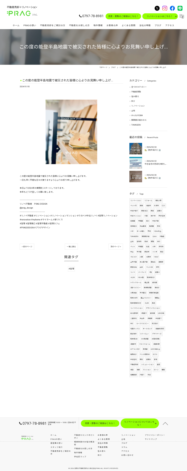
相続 (138, 370)
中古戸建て (134, 211)
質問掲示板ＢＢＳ (139, 120)
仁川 (163, 205)
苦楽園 (132, 221)
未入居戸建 (144, 262)
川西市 (148, 257)
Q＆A (154, 236)
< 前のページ (27, 247)
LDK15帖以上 (155, 349)
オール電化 (141, 231)
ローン (156, 370)
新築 (141, 205)
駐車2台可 (134, 298)
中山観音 (143, 226)
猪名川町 (158, 200)
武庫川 (157, 272)
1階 (150, 272)
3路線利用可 (159, 329)
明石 (141, 359)
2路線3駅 (156, 344)
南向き (157, 287)
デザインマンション (153, 308)
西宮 (152, 211)
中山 (131, 252)
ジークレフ (142, 272)
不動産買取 (136, 92)
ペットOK (149, 267)
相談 (131, 370)
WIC (131, 323)
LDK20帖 (161, 313)
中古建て (159, 318)
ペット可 (133, 205)
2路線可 (133, 344)
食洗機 (152, 313)
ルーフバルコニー (142, 323)
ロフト (155, 354)
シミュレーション (147, 364)
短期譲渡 (133, 375)
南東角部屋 (148, 287)
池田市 (148, 205)
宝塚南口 (133, 226)
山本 (141, 267)
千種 (146, 216)
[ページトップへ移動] (165, 423)
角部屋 (151, 226)
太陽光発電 (155, 339)
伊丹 (157, 267)
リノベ (132, 272)
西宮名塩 (133, 267)
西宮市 (147, 252)
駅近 (161, 252)
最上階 (147, 282)
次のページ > (116, 247)
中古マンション (135, 216)
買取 (152, 241)
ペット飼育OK (145, 354)
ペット (132, 246)
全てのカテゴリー (139, 87)
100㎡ (156, 257)
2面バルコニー (135, 287)
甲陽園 (140, 221)
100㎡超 (141, 277)
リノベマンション (136, 308)
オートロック (147, 329)
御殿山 (157, 298)
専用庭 (145, 349)
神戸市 (153, 216)
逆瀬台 (148, 359)
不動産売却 (134, 364)
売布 (158, 226)
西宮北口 (144, 211)
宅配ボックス (135, 329)
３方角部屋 (144, 339)
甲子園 (139, 252)
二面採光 (133, 318)
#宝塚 (71, 269)
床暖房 (150, 318)
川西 (141, 257)
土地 (133, 111)
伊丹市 (161, 246)
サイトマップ (151, 439)
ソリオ (154, 252)
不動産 (162, 236)
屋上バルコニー (146, 298)
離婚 (163, 370)
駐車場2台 (134, 339)
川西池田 (133, 293)
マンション (147, 370)
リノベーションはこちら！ (160, 16)
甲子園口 (143, 293)
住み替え (135, 96)
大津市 (156, 205)
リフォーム (148, 200)
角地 (153, 303)
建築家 (161, 262)
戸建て (142, 375)
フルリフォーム (144, 344)
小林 (153, 246)
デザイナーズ (156, 334)
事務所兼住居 (154, 293)
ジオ (131, 231)
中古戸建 (155, 221)
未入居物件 (134, 313)
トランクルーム (135, 282)
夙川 (147, 221)
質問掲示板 (145, 236)
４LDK (132, 277)
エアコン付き (135, 349)
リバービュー (144, 334)
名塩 (147, 246)
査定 (158, 364)
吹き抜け (155, 323)
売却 (146, 241)
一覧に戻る (71, 247)
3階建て (144, 313)
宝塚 (155, 359)
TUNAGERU (136, 125)
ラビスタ (133, 257)
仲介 (133, 101)
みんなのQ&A (137, 115)
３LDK (147, 303)
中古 (149, 375)
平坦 (149, 231)
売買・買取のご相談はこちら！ (123, 16)
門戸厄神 (162, 216)
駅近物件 (133, 334)
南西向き (133, 354)
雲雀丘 (153, 262)
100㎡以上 (157, 231)
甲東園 (140, 246)
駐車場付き (151, 277)
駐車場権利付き (135, 303)
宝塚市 (139, 241)
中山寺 (142, 318)
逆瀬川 (159, 211)
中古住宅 (133, 359)
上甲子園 (133, 262)
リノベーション (138, 106)
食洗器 (154, 282)
